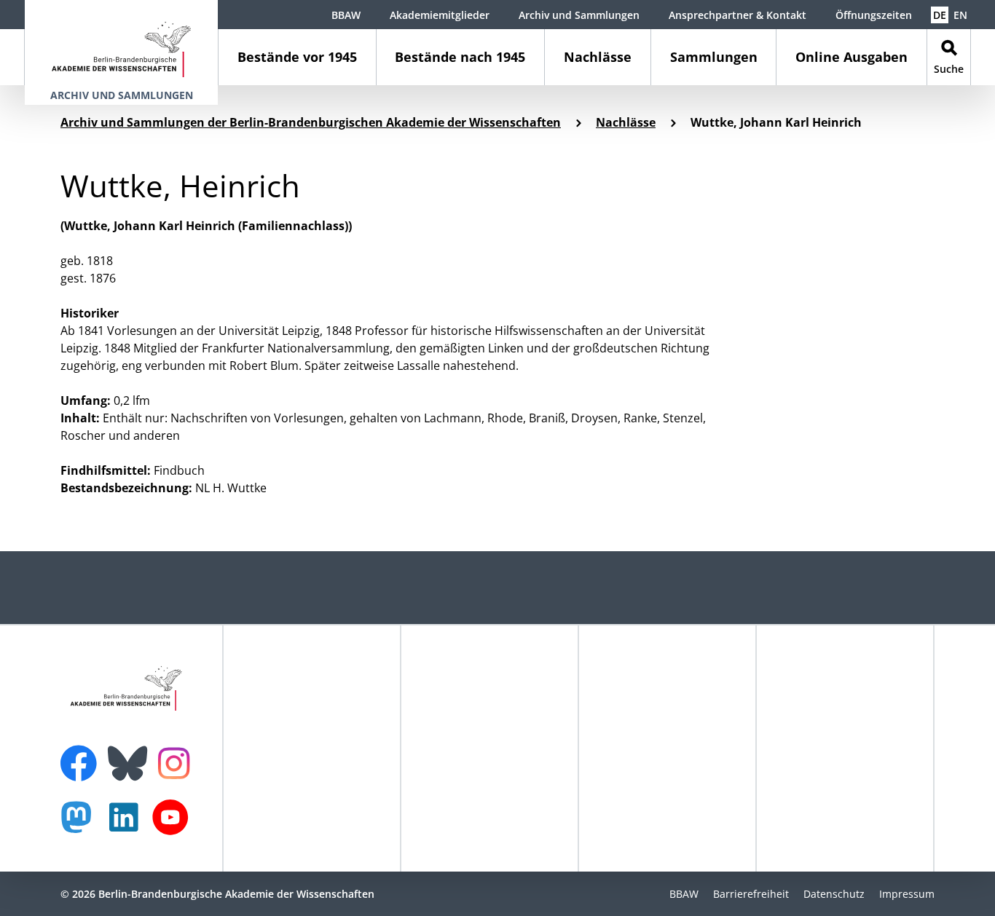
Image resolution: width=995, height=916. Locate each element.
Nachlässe (598, 57)
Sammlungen (714, 57)
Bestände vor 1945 (297, 57)
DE (939, 15)
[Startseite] (121, 42)
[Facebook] (82, 754)
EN (960, 15)
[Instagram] (177, 761)
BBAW (346, 15)
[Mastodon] (81, 824)
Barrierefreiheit (751, 894)
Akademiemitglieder (439, 15)
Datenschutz (834, 894)
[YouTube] (174, 824)
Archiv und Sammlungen (579, 15)
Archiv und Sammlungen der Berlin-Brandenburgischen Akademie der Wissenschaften (310, 122)
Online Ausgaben (851, 57)
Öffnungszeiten (873, 15)
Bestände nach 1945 (460, 57)
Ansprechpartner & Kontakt (737, 15)
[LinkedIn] (127, 824)
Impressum (907, 894)
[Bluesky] (131, 754)
